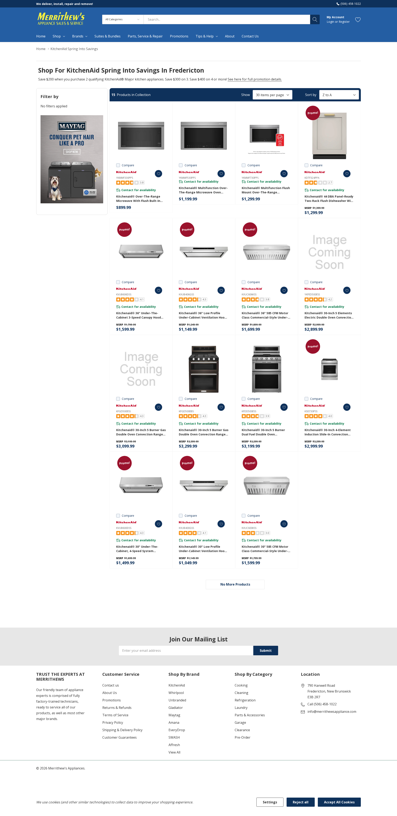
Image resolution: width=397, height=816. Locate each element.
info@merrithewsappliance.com (331, 711)
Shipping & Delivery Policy (122, 730)
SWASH (174, 737)
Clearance (242, 730)
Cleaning (241, 692)
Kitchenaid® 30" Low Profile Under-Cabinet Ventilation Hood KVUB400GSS (202, 549)
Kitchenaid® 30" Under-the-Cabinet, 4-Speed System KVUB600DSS (137, 549)
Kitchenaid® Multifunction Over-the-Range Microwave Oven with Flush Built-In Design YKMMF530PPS (203, 190)
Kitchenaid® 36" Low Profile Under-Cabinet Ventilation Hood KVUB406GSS (202, 315)
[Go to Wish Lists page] (358, 19)
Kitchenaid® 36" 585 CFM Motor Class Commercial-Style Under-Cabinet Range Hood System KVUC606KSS (265, 315)
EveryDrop (177, 730)
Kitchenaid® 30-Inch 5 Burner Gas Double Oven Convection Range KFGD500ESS (141, 432)
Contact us (110, 685)
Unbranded (177, 700)
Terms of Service (115, 715)
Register (344, 22)
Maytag (174, 715)
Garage (240, 722)
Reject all (301, 802)
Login (331, 22)
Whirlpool (176, 692)
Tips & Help (205, 36)
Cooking (241, 685)
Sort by (310, 94)
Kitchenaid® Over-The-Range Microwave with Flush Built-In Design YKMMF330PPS (138, 198)
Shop (57, 36)
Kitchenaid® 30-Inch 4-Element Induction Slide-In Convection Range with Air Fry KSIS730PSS (328, 432)
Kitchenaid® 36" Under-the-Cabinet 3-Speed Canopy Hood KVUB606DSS (138, 315)
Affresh (174, 745)
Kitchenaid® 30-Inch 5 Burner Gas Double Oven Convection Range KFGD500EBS (203, 432)
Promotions (111, 700)
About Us (109, 692)
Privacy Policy (112, 722)
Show (245, 94)
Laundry (241, 707)
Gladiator (176, 707)
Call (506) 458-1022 (322, 704)
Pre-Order (242, 737)
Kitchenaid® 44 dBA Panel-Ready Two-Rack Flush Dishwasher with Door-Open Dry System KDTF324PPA (329, 198)
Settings (270, 802)
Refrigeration (245, 700)
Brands (77, 36)
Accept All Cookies (339, 802)
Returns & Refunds (117, 707)
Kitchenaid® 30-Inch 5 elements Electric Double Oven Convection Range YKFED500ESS (329, 315)
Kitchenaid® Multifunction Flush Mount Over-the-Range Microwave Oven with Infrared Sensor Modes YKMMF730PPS (266, 190)
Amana (174, 722)
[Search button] (315, 19)
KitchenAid (177, 685)
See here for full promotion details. (255, 79)
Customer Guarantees (119, 737)
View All (174, 752)
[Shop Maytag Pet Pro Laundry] (72, 159)
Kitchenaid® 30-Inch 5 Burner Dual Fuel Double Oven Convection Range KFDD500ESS (264, 432)
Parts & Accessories (250, 715)
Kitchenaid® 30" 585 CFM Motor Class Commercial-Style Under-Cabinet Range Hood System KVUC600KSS (265, 549)
